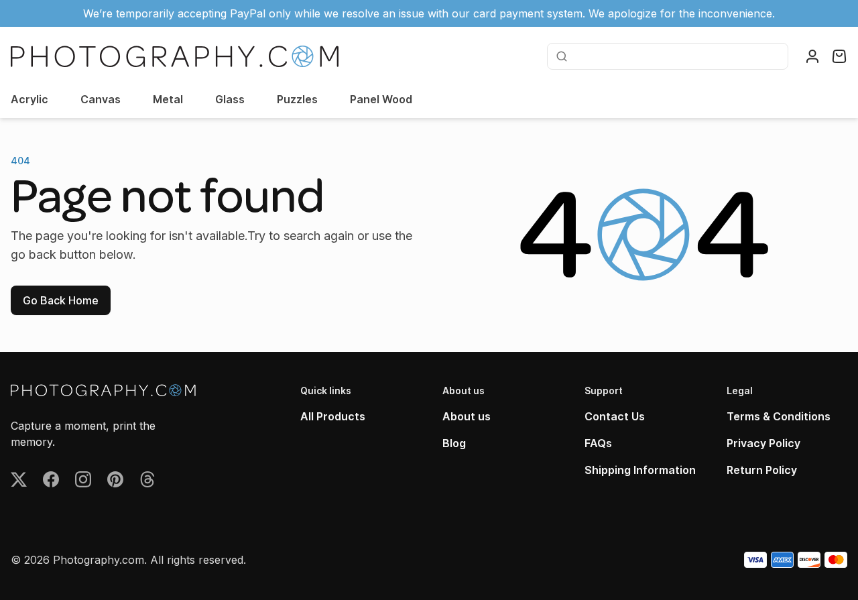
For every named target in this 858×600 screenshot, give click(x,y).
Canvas (100, 99)
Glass (230, 99)
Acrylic (29, 99)
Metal (168, 99)
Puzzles (297, 99)
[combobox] (676, 56)
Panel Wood (381, 99)
